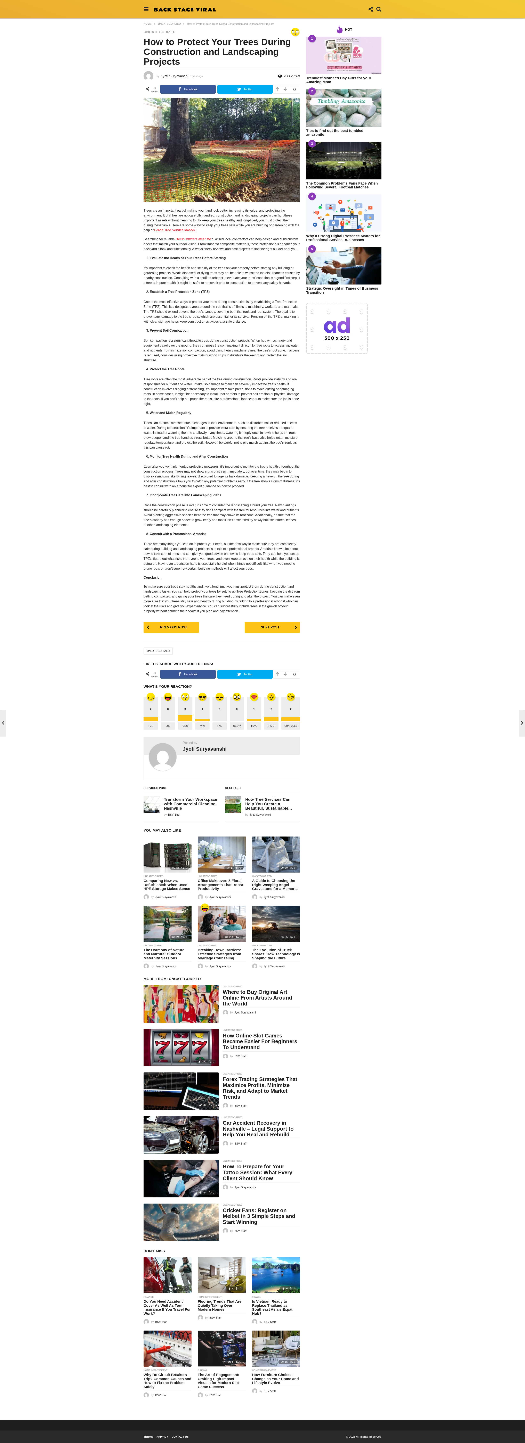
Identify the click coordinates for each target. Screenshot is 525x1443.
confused (290, 726)
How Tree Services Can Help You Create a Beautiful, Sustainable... (268, 803)
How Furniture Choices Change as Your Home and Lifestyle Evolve (275, 1379)
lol (168, 726)
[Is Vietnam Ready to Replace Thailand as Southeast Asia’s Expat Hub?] (276, 1275)
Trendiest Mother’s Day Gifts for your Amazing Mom (338, 80)
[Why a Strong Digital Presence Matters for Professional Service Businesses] (343, 213)
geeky (237, 726)
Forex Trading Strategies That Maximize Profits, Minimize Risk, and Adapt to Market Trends (260, 1088)
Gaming (202, 1370)
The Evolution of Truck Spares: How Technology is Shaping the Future (276, 954)
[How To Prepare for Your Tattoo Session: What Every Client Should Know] (181, 1178)
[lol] (205, 907)
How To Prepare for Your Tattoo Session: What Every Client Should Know (257, 1172)
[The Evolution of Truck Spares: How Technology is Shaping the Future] (276, 924)
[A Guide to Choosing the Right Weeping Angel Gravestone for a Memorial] (276, 855)
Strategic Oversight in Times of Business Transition (342, 290)
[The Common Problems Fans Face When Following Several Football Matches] (343, 160)
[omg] (295, 32)
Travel (256, 1297)
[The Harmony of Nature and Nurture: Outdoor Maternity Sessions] (168, 924)
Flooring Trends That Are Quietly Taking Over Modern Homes (219, 1305)
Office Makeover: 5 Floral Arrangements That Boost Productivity (220, 885)
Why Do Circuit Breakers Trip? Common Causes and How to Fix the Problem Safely (167, 1381)
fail (219, 726)
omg (185, 726)
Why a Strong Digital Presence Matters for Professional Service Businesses (343, 238)
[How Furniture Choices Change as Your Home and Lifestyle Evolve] (276, 1349)
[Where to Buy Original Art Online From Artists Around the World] (181, 1004)
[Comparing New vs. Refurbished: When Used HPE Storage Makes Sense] (168, 855)
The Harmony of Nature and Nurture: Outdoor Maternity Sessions (164, 954)
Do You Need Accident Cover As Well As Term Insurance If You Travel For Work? (167, 1307)
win (202, 726)
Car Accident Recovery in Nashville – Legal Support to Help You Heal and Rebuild (258, 1129)
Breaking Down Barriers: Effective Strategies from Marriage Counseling (219, 954)
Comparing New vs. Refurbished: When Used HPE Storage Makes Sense (167, 885)
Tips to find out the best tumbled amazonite (334, 133)
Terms (148, 1436)
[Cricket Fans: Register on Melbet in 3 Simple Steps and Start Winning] (181, 1222)
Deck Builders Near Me (193, 239)
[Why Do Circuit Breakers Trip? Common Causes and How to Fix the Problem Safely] (168, 1349)
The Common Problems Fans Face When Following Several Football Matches (342, 185)
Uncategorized (160, 32)
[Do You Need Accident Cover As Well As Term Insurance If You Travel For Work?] (168, 1275)
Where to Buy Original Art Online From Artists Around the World (257, 998)
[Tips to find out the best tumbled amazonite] (343, 108)
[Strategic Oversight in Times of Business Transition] (343, 266)
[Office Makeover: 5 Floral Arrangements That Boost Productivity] (222, 855)
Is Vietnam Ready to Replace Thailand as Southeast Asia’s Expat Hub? (272, 1307)
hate (271, 726)
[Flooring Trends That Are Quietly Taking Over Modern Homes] (222, 1275)
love (254, 726)
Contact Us (180, 1436)
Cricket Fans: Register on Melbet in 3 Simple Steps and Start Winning (259, 1216)
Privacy (162, 1436)
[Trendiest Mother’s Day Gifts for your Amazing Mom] (343, 55)
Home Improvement (210, 1297)
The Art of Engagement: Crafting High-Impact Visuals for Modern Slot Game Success (218, 1381)
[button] (146, 9)
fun (150, 726)
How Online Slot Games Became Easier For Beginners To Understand (260, 1041)
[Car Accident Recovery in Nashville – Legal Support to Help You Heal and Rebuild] (181, 1135)
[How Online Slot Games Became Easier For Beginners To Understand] (181, 1047)
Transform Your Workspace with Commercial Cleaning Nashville (190, 803)
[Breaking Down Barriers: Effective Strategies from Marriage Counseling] (222, 924)
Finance (149, 1297)
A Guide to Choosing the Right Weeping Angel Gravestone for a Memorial (275, 885)
